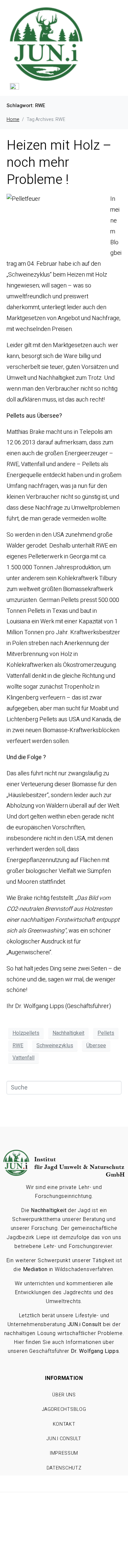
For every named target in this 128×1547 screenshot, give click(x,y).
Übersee (96, 1046)
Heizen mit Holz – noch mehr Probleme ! (59, 163)
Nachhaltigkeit (68, 1033)
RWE (17, 1046)
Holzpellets (25, 1033)
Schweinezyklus (54, 1046)
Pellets (105, 1033)
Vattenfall (23, 1058)
